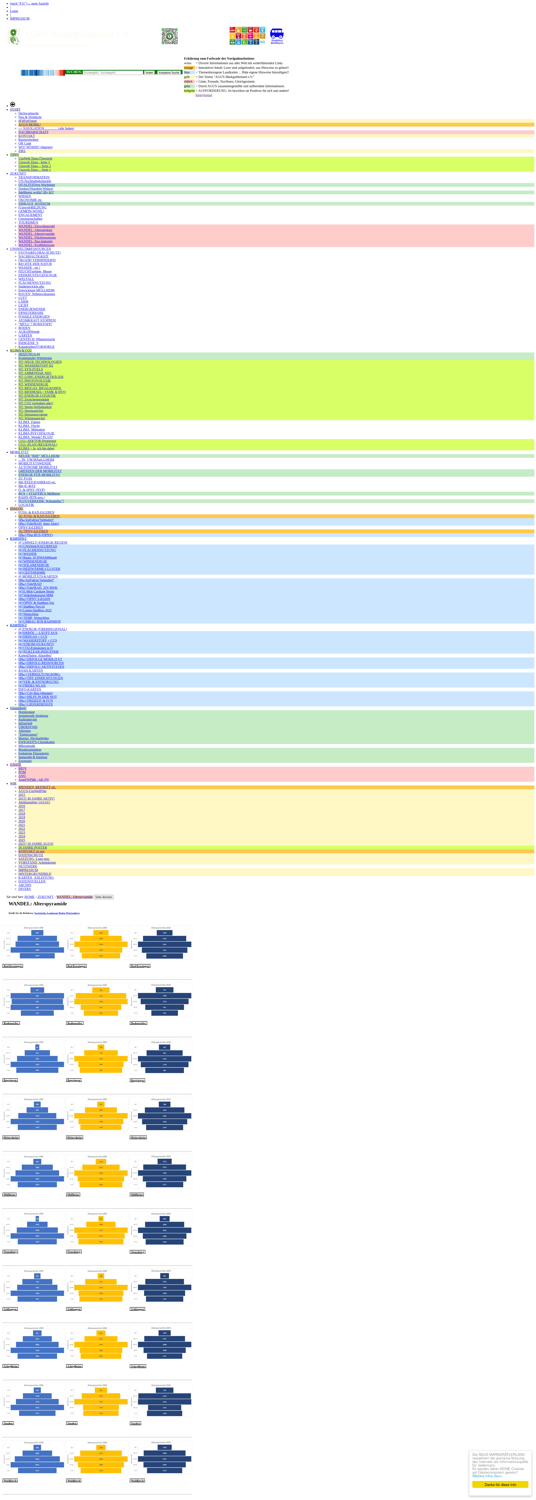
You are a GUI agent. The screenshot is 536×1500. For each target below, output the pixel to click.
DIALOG (16, 508)
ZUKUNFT (18, 173)
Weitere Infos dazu (487, 1475)
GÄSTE (15, 764)
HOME (29, 897)
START (15, 109)
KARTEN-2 (18, 625)
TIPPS (14, 154)
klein (199, 95)
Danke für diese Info (500, 1484)
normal (207, 95)
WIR (13, 783)
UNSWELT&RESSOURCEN (30, 249)
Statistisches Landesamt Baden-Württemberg (57, 913)
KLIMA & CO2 (21, 350)
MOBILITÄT (19, 452)
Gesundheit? (18, 708)
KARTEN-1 (18, 539)
